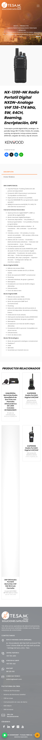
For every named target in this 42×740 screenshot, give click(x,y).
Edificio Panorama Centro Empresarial (19, 640)
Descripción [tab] (8, 172)
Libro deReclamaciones (13, 715)
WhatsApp (9, 668)
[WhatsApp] (4, 735)
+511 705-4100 (11, 656)
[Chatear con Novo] (37, 735)
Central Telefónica (12, 653)
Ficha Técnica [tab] (9, 177)
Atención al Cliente (12, 660)
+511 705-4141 (10, 664)
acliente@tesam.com (14, 679)
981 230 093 (10, 671)
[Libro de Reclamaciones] (3, 716)
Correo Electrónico (13, 676)
